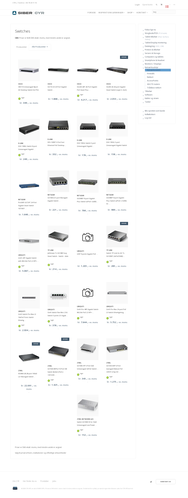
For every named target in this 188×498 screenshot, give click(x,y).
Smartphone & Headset (154, 60)
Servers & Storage (152, 53)
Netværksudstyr (151, 67)
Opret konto (147, 4)
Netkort (150, 77)
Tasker (148, 102)
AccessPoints (152, 80)
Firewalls (151, 73)
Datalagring (150, 46)
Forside (92, 12)
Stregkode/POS (151, 33)
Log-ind (148, 118)
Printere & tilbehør (152, 49)
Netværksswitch (154, 70)
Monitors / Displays (153, 64)
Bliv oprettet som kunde (155, 111)
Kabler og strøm (152, 98)
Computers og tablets (154, 57)
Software (148, 95)
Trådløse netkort (154, 87)
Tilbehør (148, 91)
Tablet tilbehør (151, 36)
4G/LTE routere (153, 84)
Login (137, 4)
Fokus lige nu (150, 29)
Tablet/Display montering (156, 42)
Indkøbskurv (150, 114)
